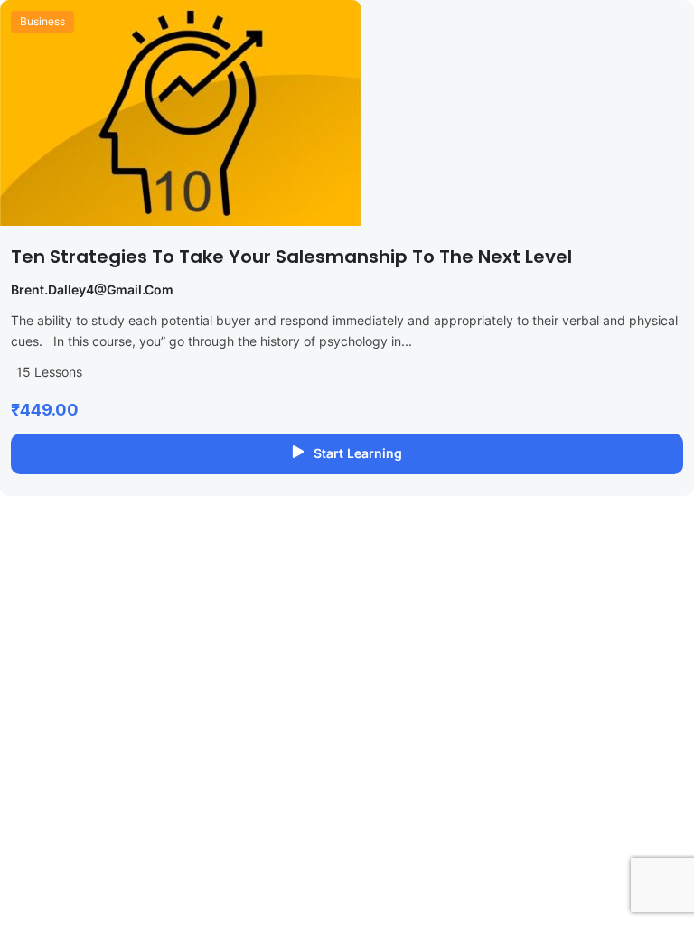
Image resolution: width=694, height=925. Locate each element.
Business (42, 21)
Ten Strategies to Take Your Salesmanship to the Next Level (291, 256)
